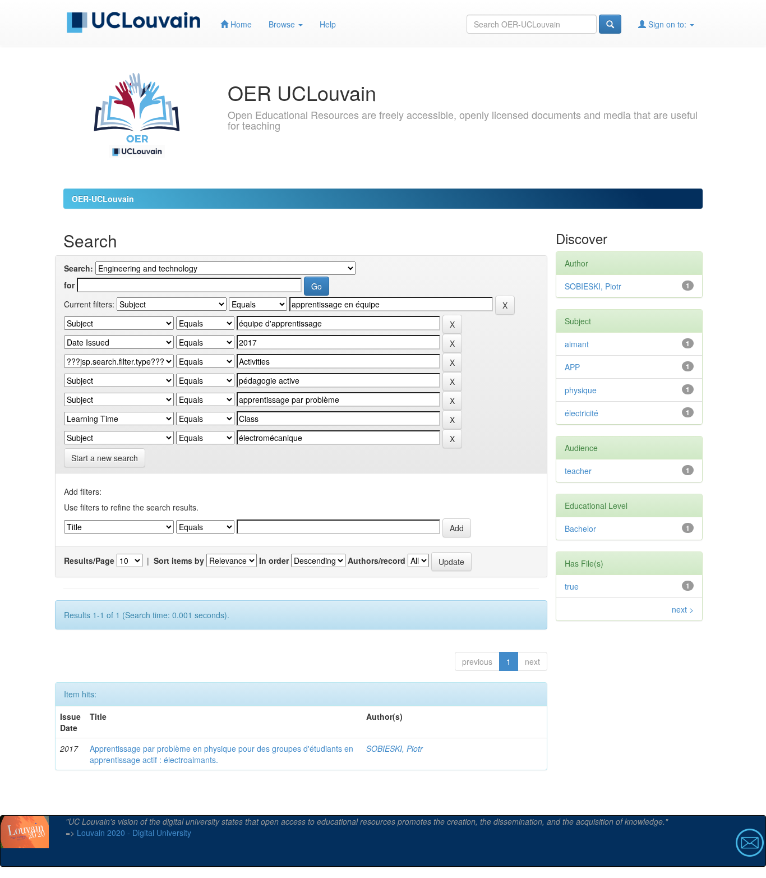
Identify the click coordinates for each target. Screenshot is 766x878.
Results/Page (89, 560)
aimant (577, 344)
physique (581, 390)
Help (328, 24)
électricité (581, 413)
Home (240, 24)
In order (274, 560)
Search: (78, 268)
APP (572, 367)
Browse (283, 24)
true (572, 586)
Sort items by (179, 560)
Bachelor (580, 528)
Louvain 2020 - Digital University (134, 832)
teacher (578, 470)
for (69, 285)
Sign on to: (667, 24)
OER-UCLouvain (103, 198)
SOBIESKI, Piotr (394, 748)
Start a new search (104, 457)
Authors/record (376, 560)
